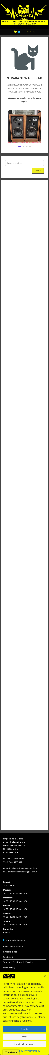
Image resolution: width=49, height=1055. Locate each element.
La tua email (24, 520)
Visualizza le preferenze (25, 1044)
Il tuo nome (24, 512)
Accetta (24, 1029)
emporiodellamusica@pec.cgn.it (22, 871)
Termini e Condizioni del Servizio (18, 962)
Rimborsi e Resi (10, 951)
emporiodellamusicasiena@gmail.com (20, 868)
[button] (45, 976)
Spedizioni (8, 957)
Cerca (38, 170)
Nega (24, 1036)
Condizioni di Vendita (13, 946)
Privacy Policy (32, 1050)
